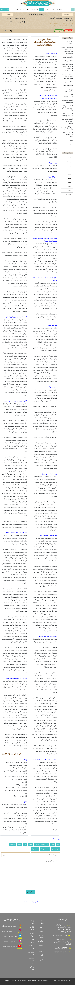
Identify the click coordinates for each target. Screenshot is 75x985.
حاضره (19, 844)
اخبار (52, 10)
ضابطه (47, 849)
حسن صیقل (35, 849)
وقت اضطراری (44, 844)
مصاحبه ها (31, 947)
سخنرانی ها (31, 953)
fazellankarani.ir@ (8, 931)
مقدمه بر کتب (41, 950)
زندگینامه (47, 10)
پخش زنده (32, 968)
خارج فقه (66, 23)
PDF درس (68, 31)
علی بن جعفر (55, 849)
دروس (41, 10)
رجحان (42, 849)
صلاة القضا (12, 844)
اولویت (52, 844)
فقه (72, 23)
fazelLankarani (9, 942)
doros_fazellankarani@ (9, 926)
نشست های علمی (31, 960)
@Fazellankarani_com (9, 947)
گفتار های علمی (42, 957)
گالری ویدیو (32, 940)
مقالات (41, 945)
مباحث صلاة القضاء (55, 23)
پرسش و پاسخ (29, 10)
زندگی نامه (32, 922)
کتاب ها (40, 941)
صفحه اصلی (59, 10)
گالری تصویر (32, 928)
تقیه (58, 844)
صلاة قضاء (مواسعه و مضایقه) (62, 26)
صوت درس (58, 31)
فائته (25, 844)
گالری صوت (32, 934)
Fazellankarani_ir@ (10, 936)
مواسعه (37, 844)
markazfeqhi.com (60, 952)
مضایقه (30, 844)
